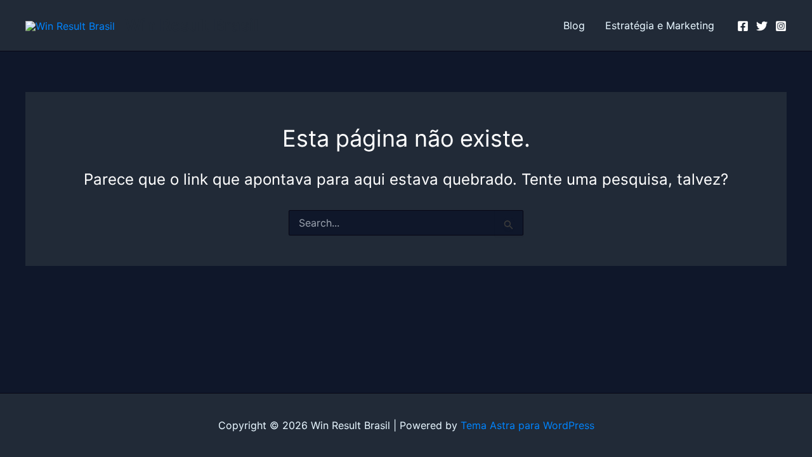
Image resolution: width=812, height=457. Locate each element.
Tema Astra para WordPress (527, 425)
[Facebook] (743, 26)
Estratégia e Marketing (659, 25)
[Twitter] (762, 26)
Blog (574, 25)
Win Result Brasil (191, 25)
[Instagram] (781, 26)
